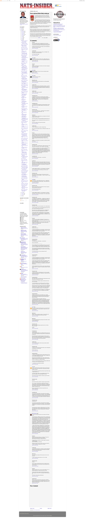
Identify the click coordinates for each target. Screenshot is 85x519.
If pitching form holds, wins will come (24, 173)
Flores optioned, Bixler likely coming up (24, 94)
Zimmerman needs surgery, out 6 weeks (24, 43)
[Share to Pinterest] (47, 37)
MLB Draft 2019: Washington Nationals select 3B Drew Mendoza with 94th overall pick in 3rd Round (24, 248)
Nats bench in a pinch (24, 47)
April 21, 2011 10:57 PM (35, 194)
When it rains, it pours (24, 75)
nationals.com (23, 251)
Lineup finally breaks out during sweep (24, 109)
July (22, 36)
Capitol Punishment (23, 263)
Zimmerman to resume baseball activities (24, 78)
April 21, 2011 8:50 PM (35, 166)
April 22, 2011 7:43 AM (35, 321)
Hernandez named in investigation (24, 59)
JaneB (33, 179)
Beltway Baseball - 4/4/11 (24, 180)
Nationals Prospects (23, 227)
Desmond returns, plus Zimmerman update (24, 53)
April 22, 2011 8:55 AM (35, 433)
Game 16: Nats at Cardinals (23, 105)
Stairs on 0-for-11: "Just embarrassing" (24, 77)
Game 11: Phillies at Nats (24, 130)
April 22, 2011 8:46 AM (35, 397)
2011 (21, 30)
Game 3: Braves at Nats (24, 184)
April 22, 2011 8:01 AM (35, 328)
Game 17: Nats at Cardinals (23, 99)
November (23, 32)
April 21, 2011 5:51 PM (35, 61)
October (23, 33)
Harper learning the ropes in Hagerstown (24, 120)
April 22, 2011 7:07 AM (35, 291)
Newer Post (32, 508)
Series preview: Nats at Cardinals (24, 106)
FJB (21, 266)
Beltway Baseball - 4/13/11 (23, 132)
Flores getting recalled (24, 139)
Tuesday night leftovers (24, 133)
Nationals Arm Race (23, 230)
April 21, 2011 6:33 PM (35, 107)
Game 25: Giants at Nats (24, 48)
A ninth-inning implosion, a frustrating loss (24, 58)
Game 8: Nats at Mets (24, 153)
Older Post (49, 508)
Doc (32, 366)
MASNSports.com (23, 269)
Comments (22, 200)
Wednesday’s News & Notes (24, 228)
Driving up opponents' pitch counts (24, 190)
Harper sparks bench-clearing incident (24, 56)
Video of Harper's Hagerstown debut (24, 116)
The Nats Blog (23, 281)
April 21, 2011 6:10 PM (35, 93)
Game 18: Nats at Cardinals (23, 96)
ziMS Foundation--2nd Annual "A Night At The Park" (24, 274)
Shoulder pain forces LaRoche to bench (24, 152)
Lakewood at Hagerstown (24, 121)
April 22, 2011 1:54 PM (35, 476)
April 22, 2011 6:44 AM (35, 268)
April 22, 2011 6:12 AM (35, 224)
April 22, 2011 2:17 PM (35, 483)
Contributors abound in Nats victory (24, 186)
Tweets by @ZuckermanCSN (57, 35)
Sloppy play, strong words (24, 183)
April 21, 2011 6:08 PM (35, 88)
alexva (33, 70)
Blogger (51, 515)
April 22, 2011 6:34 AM (35, 236)
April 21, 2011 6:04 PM (35, 82)
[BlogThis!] (44, 37)
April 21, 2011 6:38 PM (35, 112)
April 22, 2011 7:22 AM (35, 304)
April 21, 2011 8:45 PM (35, 158)
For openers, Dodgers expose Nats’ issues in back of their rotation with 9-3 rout (24, 244)
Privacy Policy (27, 513)
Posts (22, 199)
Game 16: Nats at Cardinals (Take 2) (24, 101)
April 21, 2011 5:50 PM (35, 55)
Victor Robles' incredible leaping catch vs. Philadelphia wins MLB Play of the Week (58, 28)
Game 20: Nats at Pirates (24, 84)
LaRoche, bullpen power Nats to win (24, 162)
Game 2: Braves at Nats (24, 189)
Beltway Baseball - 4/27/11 (23, 64)
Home (41, 508)
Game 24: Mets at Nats (24, 54)
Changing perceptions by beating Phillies (24, 144)
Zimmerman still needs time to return (24, 69)
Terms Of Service (22, 513)
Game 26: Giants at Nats (24, 44)
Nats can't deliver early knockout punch (24, 169)
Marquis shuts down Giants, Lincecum (23, 45)
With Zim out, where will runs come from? (24, 41)
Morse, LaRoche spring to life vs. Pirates (24, 83)
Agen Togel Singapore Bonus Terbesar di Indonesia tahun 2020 (24, 235)
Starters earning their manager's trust (24, 81)
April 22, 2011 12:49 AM (35, 202)
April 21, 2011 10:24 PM (35, 183)
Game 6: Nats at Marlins (24, 165)
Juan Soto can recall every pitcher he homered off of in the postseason (58, 24)
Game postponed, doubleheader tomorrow (24, 118)
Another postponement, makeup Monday (24, 89)
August (23, 35)
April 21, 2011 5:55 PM (35, 67)
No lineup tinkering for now (24, 170)
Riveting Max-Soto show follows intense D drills (24, 252)
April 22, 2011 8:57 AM (35, 445)
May (22, 38)
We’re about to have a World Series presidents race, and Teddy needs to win (24, 239)
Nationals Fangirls (23, 233)
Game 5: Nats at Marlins (24, 171)
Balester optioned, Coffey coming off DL (24, 86)
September (23, 34)
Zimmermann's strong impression (24, 155)
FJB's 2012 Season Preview (24, 267)
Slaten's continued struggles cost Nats (24, 66)
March (22, 192)
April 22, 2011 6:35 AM (35, 252)
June (22, 37)
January (23, 194)
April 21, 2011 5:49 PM (35, 48)
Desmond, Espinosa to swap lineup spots (24, 176)
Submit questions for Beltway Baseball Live (24, 67)
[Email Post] (42, 37)
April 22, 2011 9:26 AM (35, 458)
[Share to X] (45, 37)
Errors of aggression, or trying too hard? (24, 174)
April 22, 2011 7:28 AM (35, 310)
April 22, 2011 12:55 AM (35, 215)
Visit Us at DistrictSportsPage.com (23, 261)
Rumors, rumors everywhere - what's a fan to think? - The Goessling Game (24, 271)
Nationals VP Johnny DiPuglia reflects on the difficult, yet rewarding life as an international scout (59, 26)
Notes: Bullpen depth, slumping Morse (24, 164)
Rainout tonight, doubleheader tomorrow (24, 103)
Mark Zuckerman (34, 413)
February (23, 193)
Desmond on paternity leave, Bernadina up (24, 72)
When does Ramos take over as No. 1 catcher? (24, 167)
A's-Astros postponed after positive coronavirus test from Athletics (57, 31)
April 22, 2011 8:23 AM (35, 364)
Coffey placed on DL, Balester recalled (24, 114)
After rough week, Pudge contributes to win (24, 157)
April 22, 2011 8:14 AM (35, 339)
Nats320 (22, 273)
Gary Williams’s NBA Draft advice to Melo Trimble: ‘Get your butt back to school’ (24, 256)
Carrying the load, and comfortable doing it (24, 135)
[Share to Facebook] (46, 37)
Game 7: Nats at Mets (24, 159)
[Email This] (43, 37)
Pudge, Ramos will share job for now (24, 187)
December (23, 31)
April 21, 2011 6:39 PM (35, 123)
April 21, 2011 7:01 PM (35, 130)
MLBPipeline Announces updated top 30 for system (24, 231)
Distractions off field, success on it (24, 51)
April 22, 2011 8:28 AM (35, 376)
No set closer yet (23, 158)
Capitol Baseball (23, 278)
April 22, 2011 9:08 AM (35, 451)
